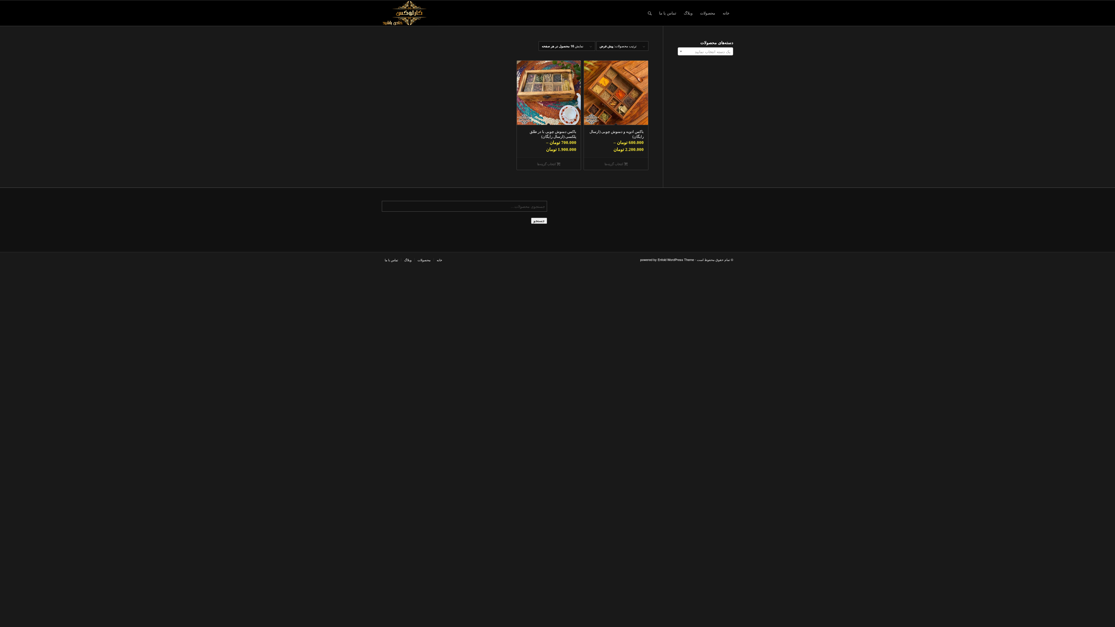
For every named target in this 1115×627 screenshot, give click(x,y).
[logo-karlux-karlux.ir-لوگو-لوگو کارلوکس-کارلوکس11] (410, 13)
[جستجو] (649, 13)
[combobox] (705, 51)
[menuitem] (726, 13)
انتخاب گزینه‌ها (614, 164)
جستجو (539, 221)
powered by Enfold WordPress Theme (667, 259)
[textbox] (705, 52)
